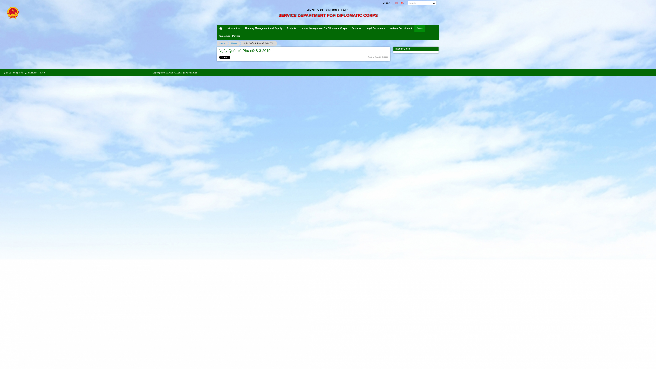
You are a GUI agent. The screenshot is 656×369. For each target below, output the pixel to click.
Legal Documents (375, 28)
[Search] (434, 3)
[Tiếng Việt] (396, 3)
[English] (402, 3)
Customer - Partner (229, 36)
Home (222, 43)
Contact (386, 3)
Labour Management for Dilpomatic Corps (324, 28)
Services (356, 28)
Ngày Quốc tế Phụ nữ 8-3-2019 (258, 43)
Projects (291, 28)
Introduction (233, 28)
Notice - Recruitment (401, 28)
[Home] (220, 28)
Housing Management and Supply (263, 28)
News (420, 28)
